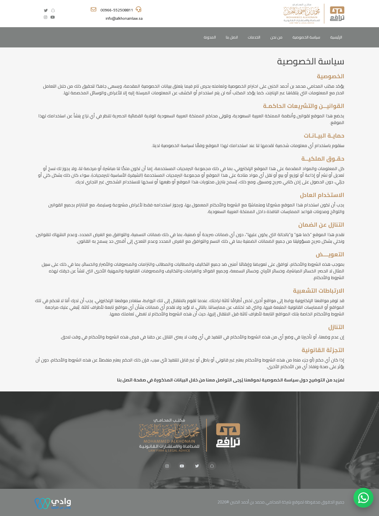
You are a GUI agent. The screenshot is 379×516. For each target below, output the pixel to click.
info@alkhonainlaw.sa (124, 18)
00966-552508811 (116, 10)
